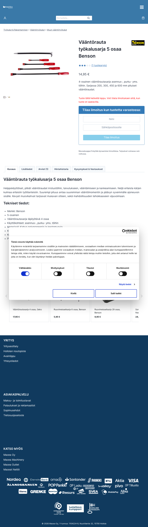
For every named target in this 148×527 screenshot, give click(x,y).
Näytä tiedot (125, 284)
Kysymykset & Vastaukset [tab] (88, 169)
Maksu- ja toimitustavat (17, 400)
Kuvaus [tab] (11, 169)
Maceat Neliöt (11, 469)
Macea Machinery (13, 459)
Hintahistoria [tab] (61, 169)
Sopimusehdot (11, 410)
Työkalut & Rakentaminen (15, 30)
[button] (4, 97)
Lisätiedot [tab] (27, 169)
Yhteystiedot (10, 361)
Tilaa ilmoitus (112, 137)
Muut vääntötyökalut (57, 30)
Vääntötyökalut (37, 30)
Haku (89, 18)
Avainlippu (9, 356)
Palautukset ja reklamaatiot (19, 405)
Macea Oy (9, 454)
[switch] (58, 273)
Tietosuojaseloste (13, 415)
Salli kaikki (116, 293)
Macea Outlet (11, 464)
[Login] (4, 18)
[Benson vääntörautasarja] (39, 66)
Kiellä (73, 293)
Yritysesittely (10, 346)
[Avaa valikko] (141, 7)
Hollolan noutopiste (14, 351)
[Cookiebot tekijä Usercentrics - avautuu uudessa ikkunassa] (124, 231)
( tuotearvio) (99, 65)
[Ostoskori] (143, 18)
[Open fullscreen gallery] (66, 93)
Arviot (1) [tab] (43, 169)
